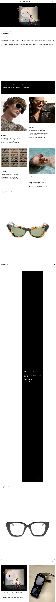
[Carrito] (54, 1)
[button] (54, 266)
